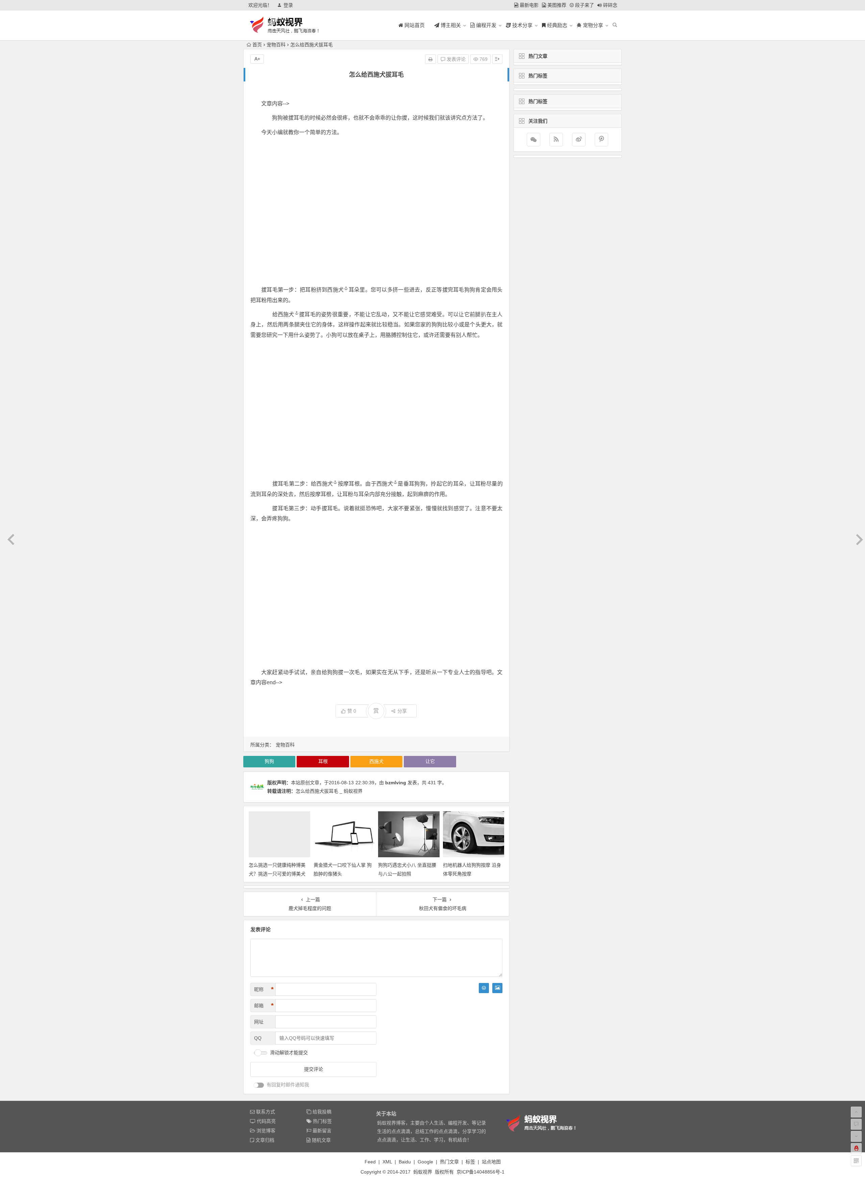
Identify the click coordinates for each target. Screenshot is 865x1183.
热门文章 (449, 1161)
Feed (370, 1161)
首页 (257, 44)
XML (387, 1161)
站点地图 (491, 1161)
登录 (288, 5)
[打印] (430, 59)
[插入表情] (484, 988)
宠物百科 (276, 44)
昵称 (264, 989)
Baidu (405, 1161)
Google (425, 1161)
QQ (258, 1038)
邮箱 (264, 1005)
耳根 (323, 761)
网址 (259, 1022)
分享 (402, 711)
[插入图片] (497, 988)
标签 (470, 1161)
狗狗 (269, 761)
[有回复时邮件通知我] (259, 1085)
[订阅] (556, 139)
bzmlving (395, 782)
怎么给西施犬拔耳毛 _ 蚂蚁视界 (329, 791)
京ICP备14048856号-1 (480, 1172)
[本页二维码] (856, 1160)
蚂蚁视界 (422, 1172)
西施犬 (335, 290)
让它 (430, 761)
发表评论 (455, 59)
